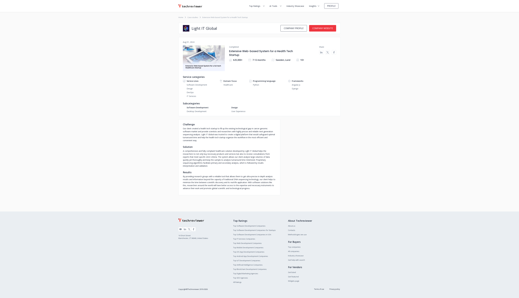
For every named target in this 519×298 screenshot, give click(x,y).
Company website (322, 28)
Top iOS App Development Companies (248, 252)
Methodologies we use (297, 234)
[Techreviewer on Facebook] (193, 229)
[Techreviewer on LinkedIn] (185, 229)
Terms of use (319, 289)
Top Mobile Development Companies (248, 247)
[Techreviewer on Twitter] (189, 229)
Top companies (294, 247)
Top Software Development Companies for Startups (254, 230)
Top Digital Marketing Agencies (245, 273)
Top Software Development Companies (249, 226)
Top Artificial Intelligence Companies (248, 265)
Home (180, 17)
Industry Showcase (295, 6)
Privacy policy (335, 289)
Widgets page (293, 281)
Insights (312, 6)
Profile (331, 5)
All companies (293, 251)
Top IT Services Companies (244, 239)
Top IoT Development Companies (246, 260)
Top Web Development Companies (247, 243)
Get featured (293, 276)
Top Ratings (254, 6)
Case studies (192, 17)
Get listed (292, 272)
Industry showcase (296, 255)
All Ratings (237, 282)
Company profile (294, 28)
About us (291, 226)
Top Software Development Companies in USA (252, 234)
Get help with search (296, 260)
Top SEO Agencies (240, 278)
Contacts (291, 230)
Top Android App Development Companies (250, 256)
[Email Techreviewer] (180, 229)
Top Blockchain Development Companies (250, 269)
